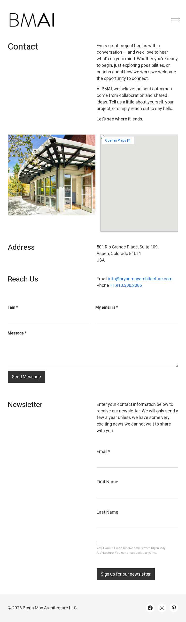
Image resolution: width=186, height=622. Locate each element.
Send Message (26, 377)
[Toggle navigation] (174, 20)
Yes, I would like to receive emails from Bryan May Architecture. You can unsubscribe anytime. (131, 550)
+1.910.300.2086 (126, 285)
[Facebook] (150, 608)
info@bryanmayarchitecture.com (140, 279)
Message (17, 333)
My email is (106, 307)
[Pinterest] (174, 608)
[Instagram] (162, 608)
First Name (107, 482)
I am (13, 307)
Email (103, 451)
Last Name (107, 512)
